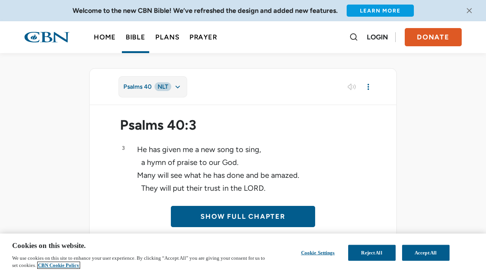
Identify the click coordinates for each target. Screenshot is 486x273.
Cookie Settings (318, 253)
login (377, 37)
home (105, 37)
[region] (243, 253)
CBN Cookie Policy (58, 265)
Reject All (371, 253)
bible (136, 37)
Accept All (426, 253)
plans (167, 37)
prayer (203, 37)
